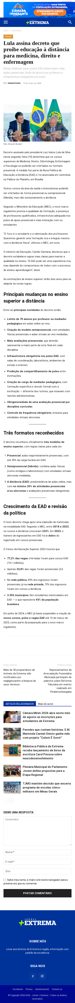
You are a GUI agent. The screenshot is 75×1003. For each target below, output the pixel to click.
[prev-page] (5, 800)
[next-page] (11, 800)
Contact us (57, 989)
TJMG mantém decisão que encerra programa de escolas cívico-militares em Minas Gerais (47, 787)
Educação (16, 30)
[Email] (31, 91)
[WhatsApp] (23, 91)
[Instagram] (42, 976)
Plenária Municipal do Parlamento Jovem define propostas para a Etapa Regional (45, 771)
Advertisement (42, 989)
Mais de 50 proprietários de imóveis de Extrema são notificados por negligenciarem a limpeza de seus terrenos (19, 677)
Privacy (29, 989)
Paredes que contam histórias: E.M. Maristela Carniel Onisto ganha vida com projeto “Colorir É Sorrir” (46, 733)
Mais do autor (45, 704)
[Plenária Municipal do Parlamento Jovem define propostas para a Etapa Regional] (12, 771)
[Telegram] (39, 91)
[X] (15, 91)
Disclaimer (18, 989)
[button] (5, 22)
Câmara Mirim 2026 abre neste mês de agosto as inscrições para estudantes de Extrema (46, 717)
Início (6, 30)
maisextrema (14, 83)
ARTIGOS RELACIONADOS (20, 704)
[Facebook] (6, 91)
